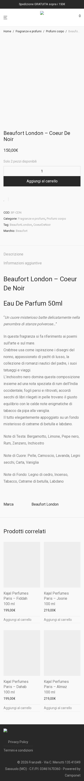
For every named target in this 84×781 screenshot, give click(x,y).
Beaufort (22, 231)
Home (7, 31)
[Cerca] (70, 17)
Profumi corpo (55, 31)
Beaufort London (45, 504)
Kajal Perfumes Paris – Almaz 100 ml (56, 686)
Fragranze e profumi (29, 31)
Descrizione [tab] (13, 254)
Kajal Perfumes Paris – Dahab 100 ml (16, 686)
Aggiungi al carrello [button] (18, 620)
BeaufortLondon (21, 224)
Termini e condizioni (18, 750)
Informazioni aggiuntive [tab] (23, 263)
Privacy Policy (18, 742)
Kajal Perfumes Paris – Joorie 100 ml (56, 598)
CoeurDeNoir (42, 224)
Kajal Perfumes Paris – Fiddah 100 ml (16, 598)
